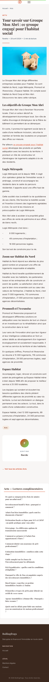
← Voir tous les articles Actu (14, 469)
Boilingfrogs (9, 633)
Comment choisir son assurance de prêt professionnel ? (21, 545)
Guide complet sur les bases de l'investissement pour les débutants (20, 560)
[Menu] (29, 2)
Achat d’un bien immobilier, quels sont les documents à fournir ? (22, 513)
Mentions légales (8, 663)
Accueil (5, 8)
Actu (11, 8)
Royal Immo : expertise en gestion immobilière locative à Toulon (19, 584)
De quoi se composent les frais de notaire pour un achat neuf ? (22, 498)
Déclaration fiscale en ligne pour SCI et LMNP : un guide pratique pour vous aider (24, 521)
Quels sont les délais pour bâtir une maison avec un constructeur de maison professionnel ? (24, 609)
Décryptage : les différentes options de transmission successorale (21, 529)
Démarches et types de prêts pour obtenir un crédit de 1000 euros (24, 592)
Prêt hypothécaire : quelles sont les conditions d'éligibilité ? (24, 568)
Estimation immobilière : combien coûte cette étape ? (24, 552)
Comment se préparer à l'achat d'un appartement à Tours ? (20, 537)
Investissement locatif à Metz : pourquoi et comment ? (23, 505)
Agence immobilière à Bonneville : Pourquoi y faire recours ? (24, 599)
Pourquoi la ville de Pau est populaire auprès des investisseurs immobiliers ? (24, 576)
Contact (5, 667)
